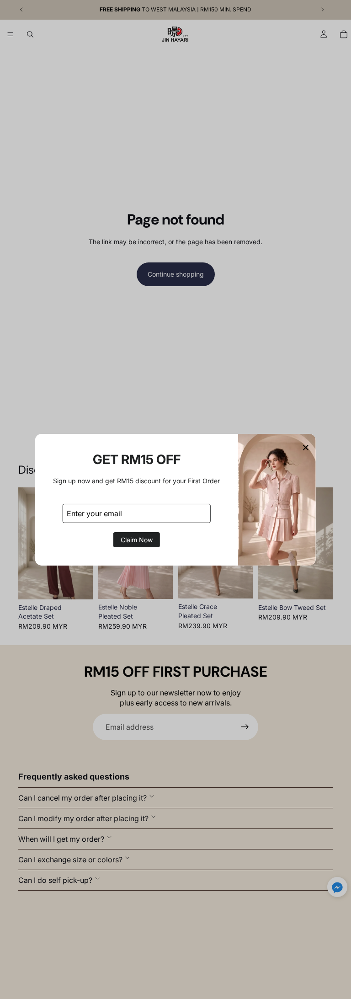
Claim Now (137, 540)
